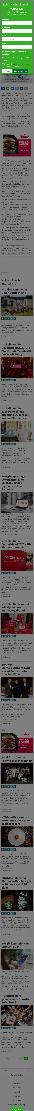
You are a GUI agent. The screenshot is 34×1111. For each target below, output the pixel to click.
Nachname (6, 27)
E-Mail (5, 35)
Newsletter (18, 1109)
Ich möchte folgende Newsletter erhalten (14, 52)
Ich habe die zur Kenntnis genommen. (16, 65)
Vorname (5, 19)
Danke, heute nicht (20, 71)
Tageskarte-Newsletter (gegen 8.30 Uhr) (16, 59)
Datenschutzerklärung (21, 64)
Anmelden (7, 71)
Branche (5, 43)
